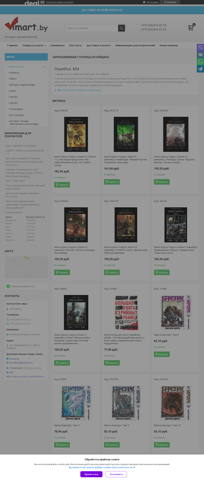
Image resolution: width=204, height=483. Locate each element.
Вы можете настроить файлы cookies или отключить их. (101, 467)
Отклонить (116, 474)
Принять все (91, 474)
